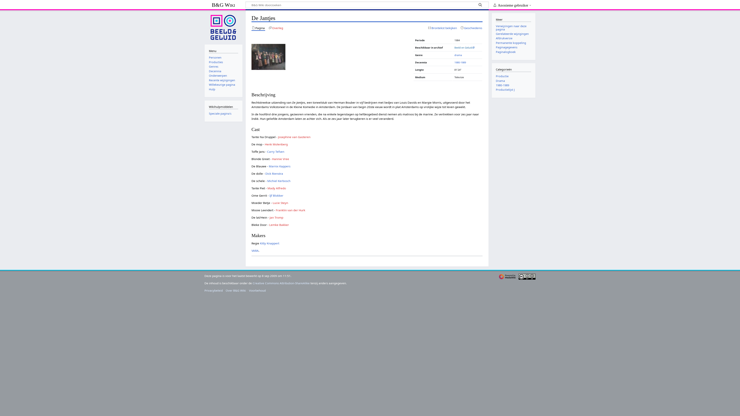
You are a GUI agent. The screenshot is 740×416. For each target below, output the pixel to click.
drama (458, 55)
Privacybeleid (213, 290)
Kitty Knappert (269, 243)
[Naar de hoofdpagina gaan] (223, 27)
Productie (502, 76)
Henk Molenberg (276, 144)
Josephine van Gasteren (294, 137)
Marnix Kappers (279, 166)
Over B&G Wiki (236, 290)
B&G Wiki (223, 5)
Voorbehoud (257, 290)
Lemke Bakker (279, 225)
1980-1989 (460, 62)
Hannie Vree (280, 159)
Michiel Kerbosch (278, 181)
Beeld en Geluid (463, 47)
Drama (500, 81)
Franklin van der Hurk (290, 210)
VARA (255, 250)
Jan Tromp (276, 217)
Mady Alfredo (276, 188)
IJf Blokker (276, 195)
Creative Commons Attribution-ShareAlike (281, 283)
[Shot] (268, 57)
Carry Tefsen (275, 151)
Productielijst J (505, 89)
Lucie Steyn (280, 203)
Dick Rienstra (274, 173)
